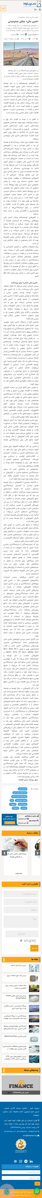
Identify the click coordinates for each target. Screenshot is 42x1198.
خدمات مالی (22, 789)
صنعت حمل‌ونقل (21, 800)
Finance (15, 808)
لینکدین (13, 34)
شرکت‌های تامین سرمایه (19, 797)
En (35, 9)
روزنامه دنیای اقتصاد (26, 779)
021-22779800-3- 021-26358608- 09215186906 (21, 1131)
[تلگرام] (26, 1161)
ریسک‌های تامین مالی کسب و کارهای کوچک (15, 855)
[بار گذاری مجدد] (21, 940)
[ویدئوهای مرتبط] (4, 1070)
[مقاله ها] (4, 960)
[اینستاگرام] (20, 1161)
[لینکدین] (31, 1161)
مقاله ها (34, 959)
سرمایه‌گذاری (22, 804)
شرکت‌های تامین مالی (20, 793)
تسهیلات (12, 804)
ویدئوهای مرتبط (31, 1070)
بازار (12, 800)
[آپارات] (15, 1161)
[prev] (4, 853)
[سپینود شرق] (32, 4)
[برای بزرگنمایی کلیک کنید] (21, 54)
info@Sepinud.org (30, 1135)
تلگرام (22, 34)
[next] (37, 853)
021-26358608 (10, 823)
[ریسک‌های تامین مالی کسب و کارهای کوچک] (16, 844)
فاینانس (24, 808)
